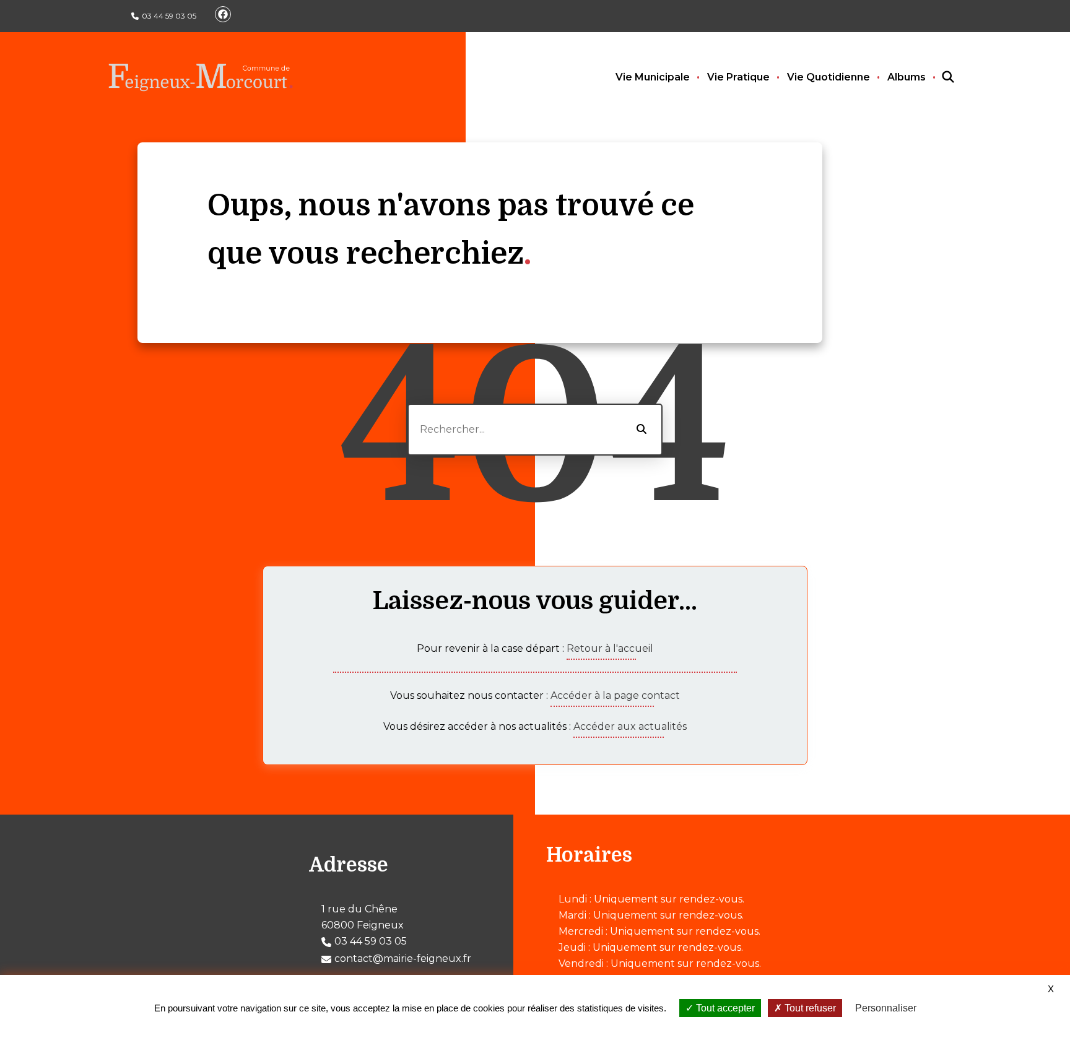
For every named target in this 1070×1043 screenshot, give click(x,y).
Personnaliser (885, 1008)
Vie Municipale (652, 77)
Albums (906, 77)
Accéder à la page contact (615, 695)
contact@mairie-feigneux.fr (402, 958)
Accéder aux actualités (630, 726)
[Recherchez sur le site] (937, 77)
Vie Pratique (738, 77)
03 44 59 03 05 (169, 15)
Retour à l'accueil (610, 648)
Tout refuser (809, 1008)
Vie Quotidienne (828, 77)
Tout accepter (724, 1008)
